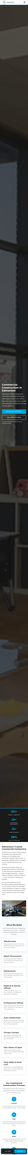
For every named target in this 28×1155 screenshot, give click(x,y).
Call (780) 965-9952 (14, 417)
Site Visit (20, 1151)
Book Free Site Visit (14, 411)
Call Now (8, 1151)
